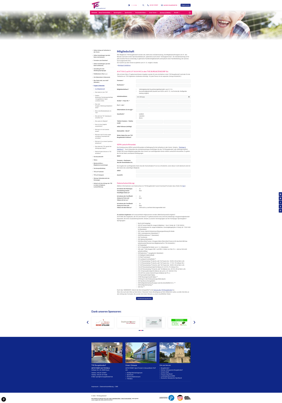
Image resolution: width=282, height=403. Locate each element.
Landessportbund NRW (168, 376)
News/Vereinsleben (104, 12)
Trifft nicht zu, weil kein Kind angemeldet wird (152, 207)
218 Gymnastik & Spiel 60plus (146, 275)
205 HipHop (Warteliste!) (145, 239)
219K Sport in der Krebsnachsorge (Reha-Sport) (151, 279)
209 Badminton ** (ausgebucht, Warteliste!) (150, 253)
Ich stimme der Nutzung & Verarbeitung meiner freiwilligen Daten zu (124, 190)
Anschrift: (120, 175)
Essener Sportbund (167, 374)
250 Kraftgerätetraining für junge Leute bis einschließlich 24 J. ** (156, 283)
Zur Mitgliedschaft (100, 89)
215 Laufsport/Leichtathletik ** (147, 259)
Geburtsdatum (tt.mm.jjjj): (125, 109)
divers (141, 118)
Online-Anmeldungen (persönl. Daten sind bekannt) (102, 56)
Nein (140, 190)
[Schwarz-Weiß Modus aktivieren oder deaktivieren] (129, 5)
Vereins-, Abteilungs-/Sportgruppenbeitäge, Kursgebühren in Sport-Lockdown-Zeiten (104, 98)
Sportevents (128, 12)
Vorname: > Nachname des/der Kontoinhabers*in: (125, 161)
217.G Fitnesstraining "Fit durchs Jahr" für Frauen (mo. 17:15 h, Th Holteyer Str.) (161, 263)
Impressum (94, 386)
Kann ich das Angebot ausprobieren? (101, 125)
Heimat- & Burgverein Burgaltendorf (172, 370)
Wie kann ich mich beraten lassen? (102, 130)
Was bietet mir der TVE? (101, 92)
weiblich (141, 114)
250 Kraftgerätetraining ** (145, 285)
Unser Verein (153, 12)
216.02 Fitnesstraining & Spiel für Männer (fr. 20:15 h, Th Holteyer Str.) (158, 267)
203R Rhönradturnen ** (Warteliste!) (148, 235)
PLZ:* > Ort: (120, 105)
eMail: (119, 170)
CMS (116, 386)
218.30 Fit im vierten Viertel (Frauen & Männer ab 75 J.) (154, 273)
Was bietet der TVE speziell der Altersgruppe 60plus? (103, 147)
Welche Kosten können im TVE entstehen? (103, 152)
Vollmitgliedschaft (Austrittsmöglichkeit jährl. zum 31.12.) (155, 89)
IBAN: (119, 156)
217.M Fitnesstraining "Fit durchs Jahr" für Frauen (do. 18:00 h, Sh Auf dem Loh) (161, 265)
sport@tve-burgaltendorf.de (170, 5)
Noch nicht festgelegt (144, 223)
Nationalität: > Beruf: (123, 131)
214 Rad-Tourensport (144, 257)
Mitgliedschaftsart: (123, 89)
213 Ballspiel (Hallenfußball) (146, 255)
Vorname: (120, 80)
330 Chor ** (141, 287)
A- (132, 5)
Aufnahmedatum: (122, 96)
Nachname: (120, 85)
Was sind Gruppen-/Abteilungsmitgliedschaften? (103, 105)
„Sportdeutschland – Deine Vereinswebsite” (122, 398)
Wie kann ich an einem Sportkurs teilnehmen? (104, 142)
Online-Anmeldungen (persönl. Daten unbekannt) (102, 64)
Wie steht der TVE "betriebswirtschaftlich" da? (103, 117)
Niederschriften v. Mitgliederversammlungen (101, 164)
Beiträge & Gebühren (124, 65)
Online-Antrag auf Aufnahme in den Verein (102, 51)
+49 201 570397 (154, 5)
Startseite (94, 12)
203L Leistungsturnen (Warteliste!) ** (149, 233)
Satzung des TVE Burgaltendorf (163, 290)
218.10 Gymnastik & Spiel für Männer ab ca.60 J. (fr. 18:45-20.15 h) (157, 271)
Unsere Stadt (165, 372)
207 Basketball (142, 245)
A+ (136, 5)
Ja (139, 188)
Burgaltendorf (165, 368)
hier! (183, 186)
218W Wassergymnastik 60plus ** (148, 277)
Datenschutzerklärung (107, 386)
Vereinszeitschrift (98, 156)
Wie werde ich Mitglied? (101, 121)
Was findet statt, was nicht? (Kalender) (101, 81)
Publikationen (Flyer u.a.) (100, 74)
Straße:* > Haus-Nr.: (123, 101)
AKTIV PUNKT (95, 368)
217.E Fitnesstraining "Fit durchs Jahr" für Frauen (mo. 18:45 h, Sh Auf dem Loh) (161, 261)
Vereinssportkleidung (99, 168)
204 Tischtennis (142, 237)
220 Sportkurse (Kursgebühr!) (146, 281)
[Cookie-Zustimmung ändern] (3, 399)
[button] (139, 330)
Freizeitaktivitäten (140, 12)
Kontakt (176, 12)
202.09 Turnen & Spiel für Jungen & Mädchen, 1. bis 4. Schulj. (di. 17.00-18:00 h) (161, 225)
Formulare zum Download (101, 60)
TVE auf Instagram (99, 175)
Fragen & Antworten (99, 85)
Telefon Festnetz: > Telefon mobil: (125, 122)
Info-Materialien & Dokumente (102, 77)
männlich (141, 116)
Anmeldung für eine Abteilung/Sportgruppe (100, 69)
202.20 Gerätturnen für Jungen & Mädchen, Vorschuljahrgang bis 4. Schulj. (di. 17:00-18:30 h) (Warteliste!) (164, 228)
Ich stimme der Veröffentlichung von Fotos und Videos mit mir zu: (125, 198)
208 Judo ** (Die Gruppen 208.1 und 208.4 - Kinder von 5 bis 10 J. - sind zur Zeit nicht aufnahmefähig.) (162, 250)
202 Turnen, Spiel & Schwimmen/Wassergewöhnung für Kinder (156, 231)
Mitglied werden (185, 5)
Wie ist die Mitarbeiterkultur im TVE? (103, 111)
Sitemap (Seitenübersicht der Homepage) (102, 179)
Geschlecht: (121, 114)
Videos (95, 160)
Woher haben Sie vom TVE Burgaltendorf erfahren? (125, 136)
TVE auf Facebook (99, 171)
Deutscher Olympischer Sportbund (171, 378)
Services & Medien (165, 12)
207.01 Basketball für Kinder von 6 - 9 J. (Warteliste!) (153, 247)
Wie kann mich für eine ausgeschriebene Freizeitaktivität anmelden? (103, 136)
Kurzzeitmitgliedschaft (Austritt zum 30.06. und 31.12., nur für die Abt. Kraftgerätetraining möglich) (163, 92)
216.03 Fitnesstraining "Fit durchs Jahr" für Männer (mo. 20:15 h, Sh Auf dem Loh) (161, 269)
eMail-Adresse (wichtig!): (124, 126)
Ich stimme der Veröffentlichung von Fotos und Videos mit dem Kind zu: (125, 205)
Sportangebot (118, 12)
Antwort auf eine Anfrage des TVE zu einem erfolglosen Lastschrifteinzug (103, 185)
